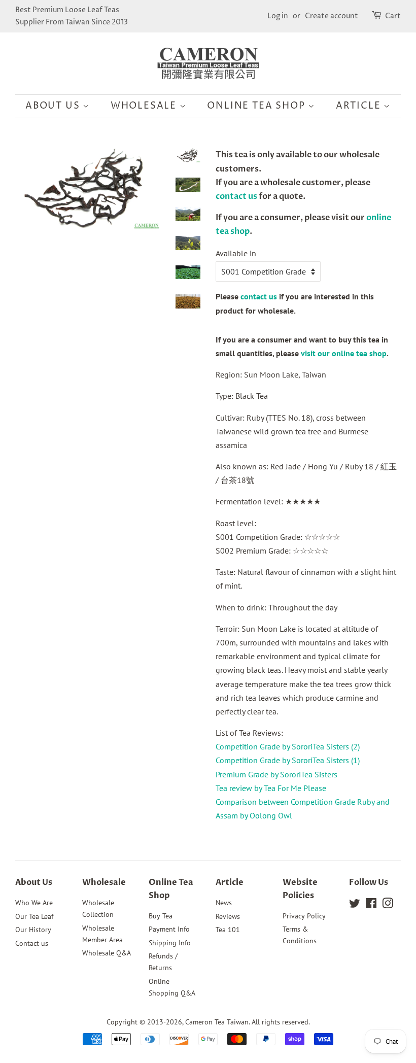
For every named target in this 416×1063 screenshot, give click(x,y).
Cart (393, 16)
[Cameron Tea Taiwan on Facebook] (371, 905)
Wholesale (145, 105)
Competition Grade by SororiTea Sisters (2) (288, 746)
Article (360, 105)
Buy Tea (160, 915)
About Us (54, 105)
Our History (33, 929)
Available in (236, 253)
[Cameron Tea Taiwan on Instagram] (387, 905)
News (224, 902)
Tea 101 (228, 929)
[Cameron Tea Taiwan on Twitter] (354, 905)
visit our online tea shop (344, 353)
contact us (236, 196)
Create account (331, 16)
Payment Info (169, 929)
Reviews (228, 916)
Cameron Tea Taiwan (217, 1021)
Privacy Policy (304, 915)
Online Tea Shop (257, 105)
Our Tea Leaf (34, 916)
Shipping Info (170, 942)
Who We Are (34, 902)
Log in (277, 16)
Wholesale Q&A (106, 952)
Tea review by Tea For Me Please (271, 788)
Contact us (31, 943)
